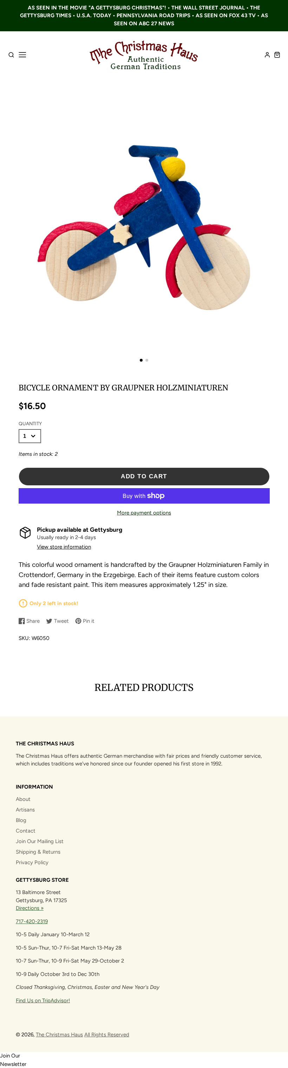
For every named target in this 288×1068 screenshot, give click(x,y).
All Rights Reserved (106, 1034)
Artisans (25, 810)
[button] (141, 360)
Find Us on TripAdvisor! (43, 1000)
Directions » (30, 908)
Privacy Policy (32, 862)
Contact (25, 831)
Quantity (30, 423)
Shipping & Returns (38, 852)
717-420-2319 (32, 921)
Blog (21, 820)
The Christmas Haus (59, 1034)
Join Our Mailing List (40, 841)
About (23, 799)
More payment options (144, 513)
